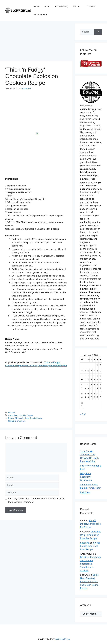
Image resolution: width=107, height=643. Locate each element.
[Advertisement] (36, 42)
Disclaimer (90, 6)
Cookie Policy (61, 6)
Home (36, 6)
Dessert (30, 415)
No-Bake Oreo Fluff (16, 421)
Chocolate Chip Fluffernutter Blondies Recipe (90, 535)
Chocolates (13, 415)
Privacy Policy (40, 14)
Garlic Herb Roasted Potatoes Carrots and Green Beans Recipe (89, 581)
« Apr (83, 414)
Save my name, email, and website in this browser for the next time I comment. (36, 500)
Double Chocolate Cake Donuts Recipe (25, 418)
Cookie (22, 415)
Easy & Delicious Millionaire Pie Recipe (90, 524)
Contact (76, 6)
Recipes (11, 412)
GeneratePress (63, 639)
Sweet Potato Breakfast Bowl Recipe (90, 546)
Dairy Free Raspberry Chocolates (86, 476)
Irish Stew (85, 492)
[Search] (98, 32)
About (47, 6)
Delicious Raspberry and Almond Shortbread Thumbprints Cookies (90, 564)
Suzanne (84, 542)
